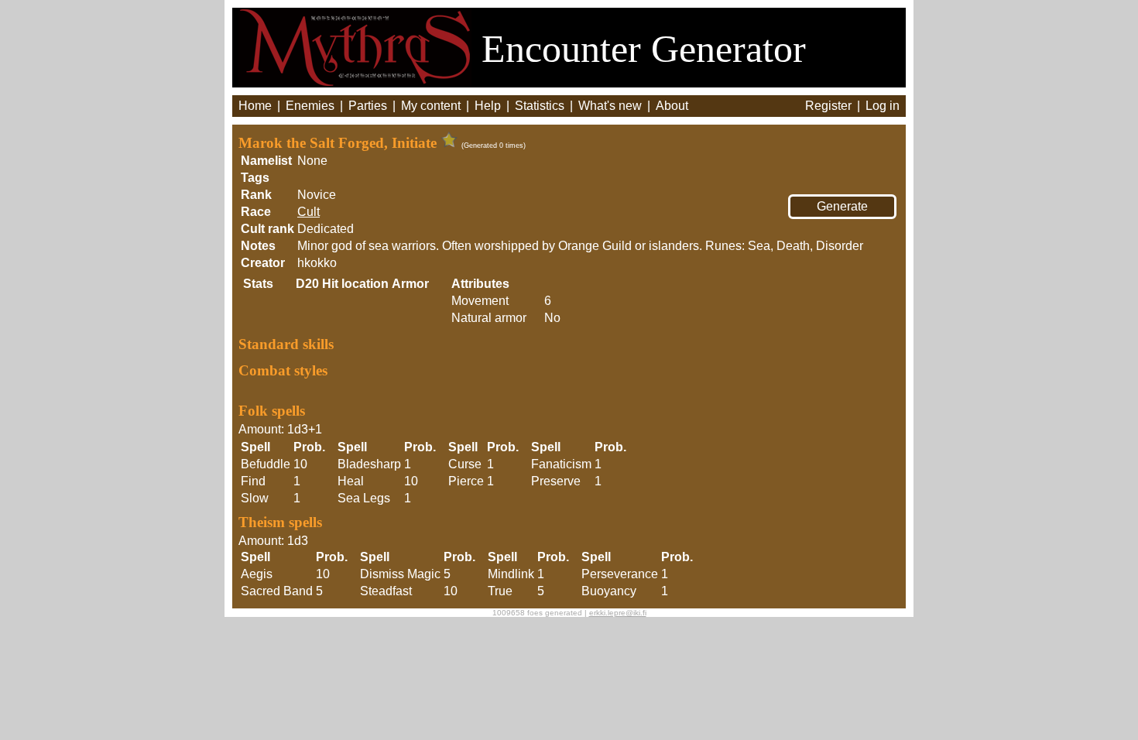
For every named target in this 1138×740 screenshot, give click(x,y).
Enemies (310, 105)
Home (255, 105)
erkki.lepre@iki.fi (617, 612)
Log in (882, 105)
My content (431, 105)
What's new (610, 105)
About (672, 105)
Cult (308, 211)
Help (488, 105)
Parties (367, 105)
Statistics (539, 105)
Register (828, 105)
